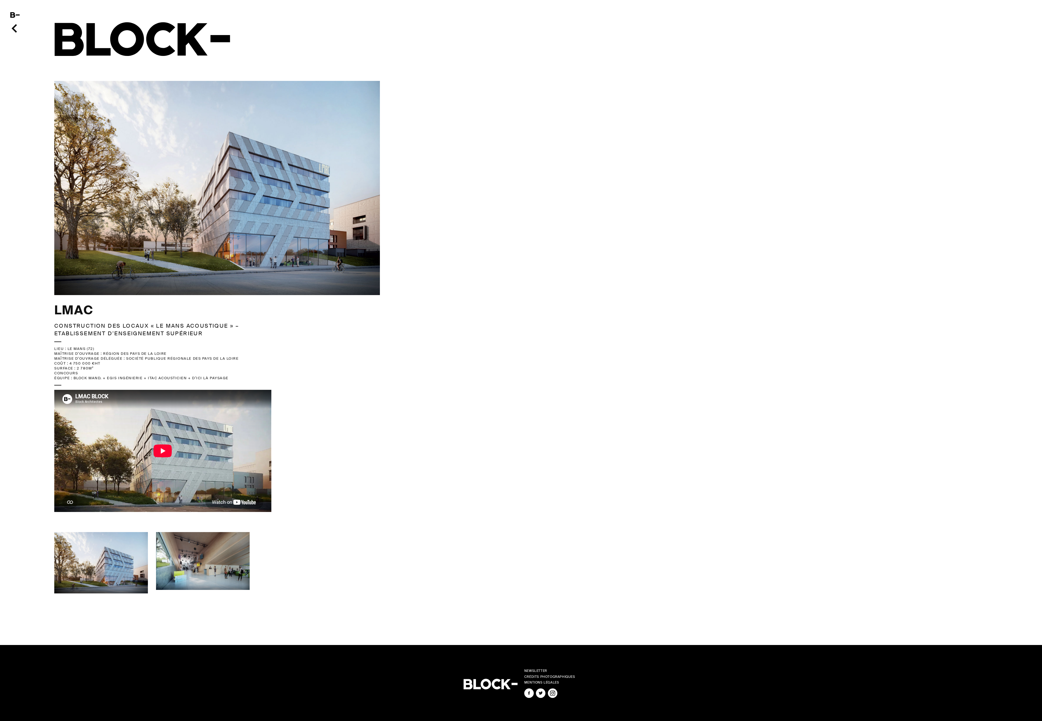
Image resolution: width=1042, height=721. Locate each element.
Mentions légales (541, 682)
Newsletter (535, 671)
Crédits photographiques (549, 677)
